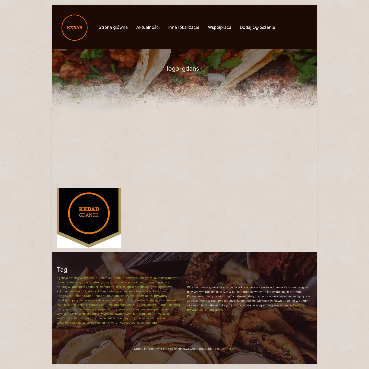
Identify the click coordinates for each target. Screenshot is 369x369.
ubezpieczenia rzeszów (128, 309)
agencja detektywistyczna (75, 278)
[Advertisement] (184, 150)
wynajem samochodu (140, 313)
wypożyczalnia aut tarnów (104, 318)
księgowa (159, 291)
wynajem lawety (112, 313)
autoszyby (74, 282)
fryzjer (120, 287)
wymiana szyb (67, 313)
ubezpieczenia (147, 304)
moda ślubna (84, 296)
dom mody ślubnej (85, 287)
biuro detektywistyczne (99, 282)
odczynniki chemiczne (136, 296)
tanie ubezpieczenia (121, 304)
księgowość (65, 296)
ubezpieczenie (157, 309)
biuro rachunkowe (131, 282)
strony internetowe (163, 300)
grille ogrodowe (161, 287)
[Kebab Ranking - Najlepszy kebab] (74, 27)
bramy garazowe (157, 282)
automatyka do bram (137, 278)
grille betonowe (138, 287)
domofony (107, 287)
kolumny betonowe (108, 291)
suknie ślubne (66, 304)
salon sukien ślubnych (132, 300)
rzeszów (109, 300)
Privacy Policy (225, 348)
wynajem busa (89, 313)
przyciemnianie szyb (86, 300)
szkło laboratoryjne (91, 304)
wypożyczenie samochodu (138, 322)
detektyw (63, 287)
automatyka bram (108, 278)
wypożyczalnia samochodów (144, 318)
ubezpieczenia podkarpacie (90, 309)
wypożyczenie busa (71, 322)
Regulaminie (214, 309)
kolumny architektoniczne (75, 291)
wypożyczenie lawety (102, 322)
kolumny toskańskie (137, 291)
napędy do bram (107, 296)
